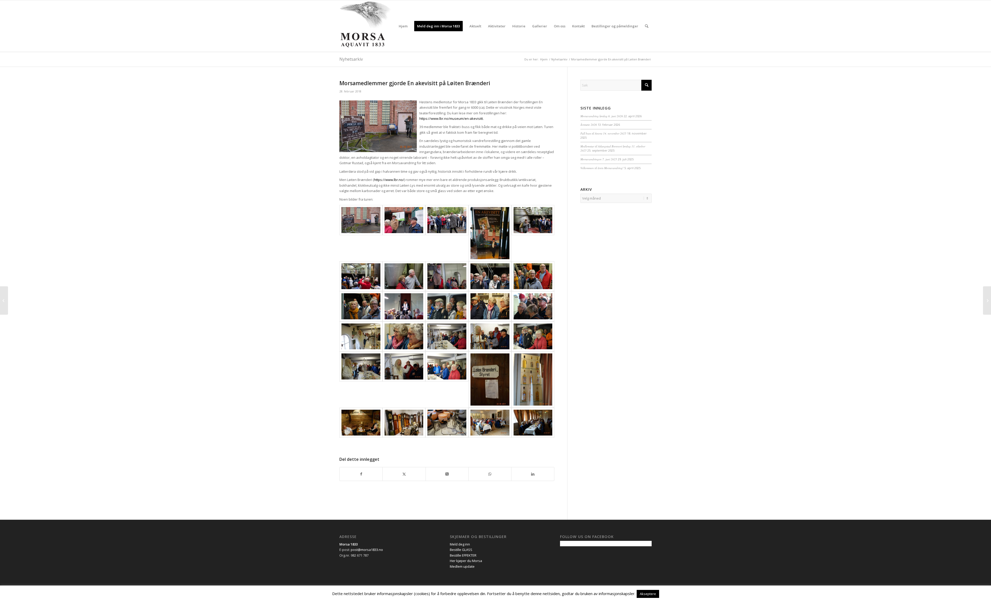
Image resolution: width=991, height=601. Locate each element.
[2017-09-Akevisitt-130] (533, 423)
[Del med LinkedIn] (533, 474)
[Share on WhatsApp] (490, 474)
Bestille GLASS (461, 549)
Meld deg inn (460, 544)
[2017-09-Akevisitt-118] (446, 336)
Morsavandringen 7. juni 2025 (598, 159)
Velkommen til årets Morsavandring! (602, 168)
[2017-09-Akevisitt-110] (533, 276)
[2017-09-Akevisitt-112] (404, 306)
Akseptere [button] (648, 593)
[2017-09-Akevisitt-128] (446, 423)
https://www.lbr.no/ (389, 179)
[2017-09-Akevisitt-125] (533, 379)
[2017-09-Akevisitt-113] (446, 306)
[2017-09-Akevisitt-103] (446, 233)
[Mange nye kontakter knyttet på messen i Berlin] (4, 300)
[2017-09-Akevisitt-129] (490, 423)
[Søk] (647, 26)
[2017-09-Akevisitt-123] (446, 379)
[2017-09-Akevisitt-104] (490, 233)
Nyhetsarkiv (351, 59)
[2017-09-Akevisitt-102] (404, 233)
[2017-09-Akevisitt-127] (404, 423)
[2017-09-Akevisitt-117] (404, 336)
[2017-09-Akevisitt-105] (533, 233)
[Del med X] (404, 474)
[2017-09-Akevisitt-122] (404, 379)
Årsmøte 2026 (588, 124)
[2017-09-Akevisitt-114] (490, 306)
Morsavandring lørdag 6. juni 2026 (601, 116)
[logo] (365, 26)
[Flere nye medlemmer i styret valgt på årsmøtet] (987, 300)
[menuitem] (403, 26)
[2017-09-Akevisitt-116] (360, 336)
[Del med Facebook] (361, 474)
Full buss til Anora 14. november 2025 (603, 133)
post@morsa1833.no (367, 549)
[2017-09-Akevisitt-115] (533, 306)
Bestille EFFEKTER (463, 555)
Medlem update (462, 566)
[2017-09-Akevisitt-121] (360, 379)
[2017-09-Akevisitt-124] (490, 379)
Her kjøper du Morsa (466, 560)
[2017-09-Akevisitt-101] (360, 233)
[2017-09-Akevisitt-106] (360, 276)
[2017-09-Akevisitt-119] (490, 336)
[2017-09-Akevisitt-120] (533, 336)
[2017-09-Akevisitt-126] (360, 423)
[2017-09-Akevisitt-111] (360, 306)
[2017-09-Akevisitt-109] (490, 276)
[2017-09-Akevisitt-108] (446, 276)
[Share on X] (447, 474)
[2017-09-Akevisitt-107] (404, 276)
